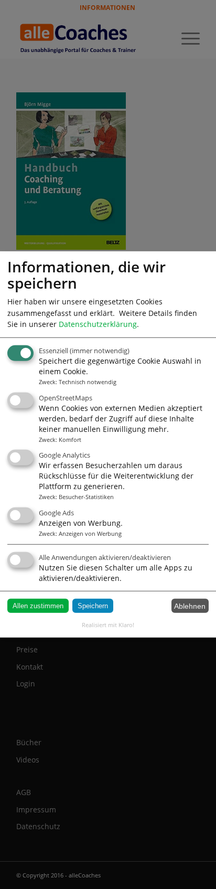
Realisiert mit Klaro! (108, 625)
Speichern (93, 606)
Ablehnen (190, 605)
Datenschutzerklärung (98, 324)
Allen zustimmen (38, 606)
